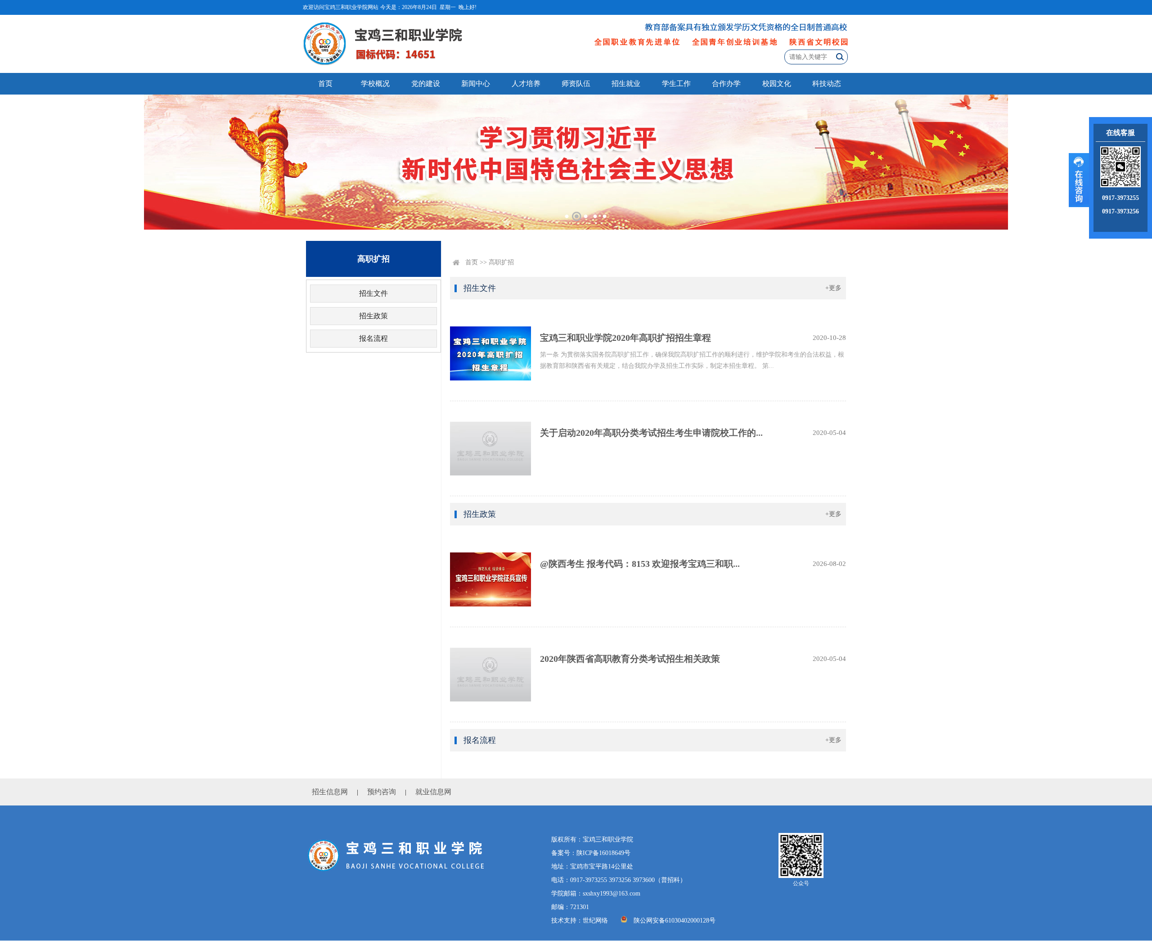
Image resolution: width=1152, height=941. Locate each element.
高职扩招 (501, 262)
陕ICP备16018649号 (603, 853)
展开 (1079, 180)
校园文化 (776, 83)
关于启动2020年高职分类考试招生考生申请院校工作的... (651, 433)
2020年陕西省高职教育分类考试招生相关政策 (630, 659)
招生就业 (626, 83)
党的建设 (425, 83)
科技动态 (826, 83)
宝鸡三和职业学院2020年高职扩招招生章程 (625, 338)
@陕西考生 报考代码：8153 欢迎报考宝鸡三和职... (640, 564)
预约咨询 (381, 792)
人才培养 (526, 83)
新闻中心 (475, 83)
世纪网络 (595, 920)
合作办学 (726, 83)
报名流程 (373, 338)
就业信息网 (433, 792)
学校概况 (375, 83)
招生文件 (373, 293)
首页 (325, 83)
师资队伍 (576, 83)
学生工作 (676, 83)
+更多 (833, 288)
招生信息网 (330, 792)
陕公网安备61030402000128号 (675, 920)
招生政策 (373, 316)
